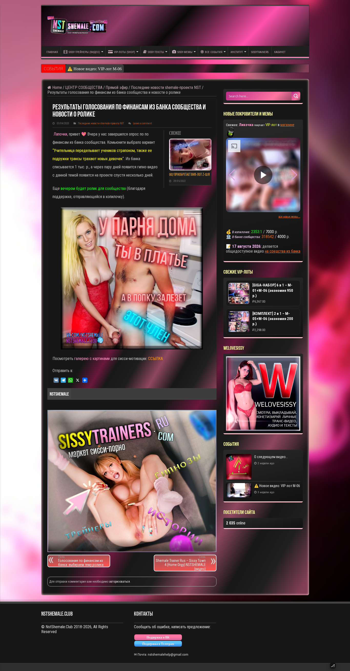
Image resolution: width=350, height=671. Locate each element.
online (235, 523)
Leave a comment (142, 123)
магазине (287, 124)
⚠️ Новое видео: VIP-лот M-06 (94, 69)
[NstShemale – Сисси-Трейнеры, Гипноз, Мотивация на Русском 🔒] (78, 26)
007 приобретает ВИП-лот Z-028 (189, 175)
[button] (294, 175)
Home (56, 87)
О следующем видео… (271, 457)
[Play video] (263, 175)
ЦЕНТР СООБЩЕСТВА (83, 87)
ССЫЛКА (155, 358)
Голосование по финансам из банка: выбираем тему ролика (81, 561)
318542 (268, 236)
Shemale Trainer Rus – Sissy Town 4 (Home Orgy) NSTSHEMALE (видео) (181, 563)
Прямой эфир (117, 87)
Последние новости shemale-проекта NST (166, 87)
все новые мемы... (289, 216)
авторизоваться (119, 581)
